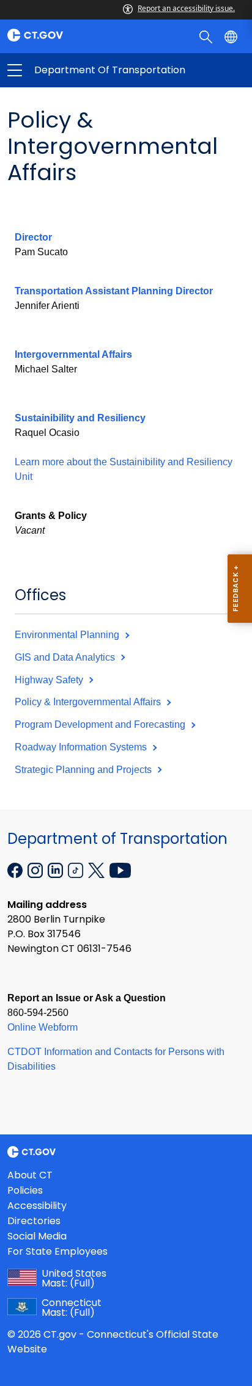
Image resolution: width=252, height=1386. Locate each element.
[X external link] (97, 869)
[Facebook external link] (16, 869)
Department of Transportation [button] (70, 70)
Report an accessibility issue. (186, 8)
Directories (34, 1221)
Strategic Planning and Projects (84, 769)
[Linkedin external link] (56, 869)
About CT (30, 1175)
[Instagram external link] (36, 869)
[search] (207, 36)
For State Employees (57, 1251)
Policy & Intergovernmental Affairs (89, 702)
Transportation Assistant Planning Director (114, 291)
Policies (25, 1190)
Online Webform (42, 1027)
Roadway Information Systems (82, 747)
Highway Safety (50, 680)
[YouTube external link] (120, 869)
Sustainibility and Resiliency (80, 418)
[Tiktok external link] (77, 869)
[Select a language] (232, 36)
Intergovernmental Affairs (73, 354)
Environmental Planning (68, 635)
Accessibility (37, 1206)
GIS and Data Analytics (66, 657)
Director (33, 237)
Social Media (37, 1236)
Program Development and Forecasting (101, 724)
